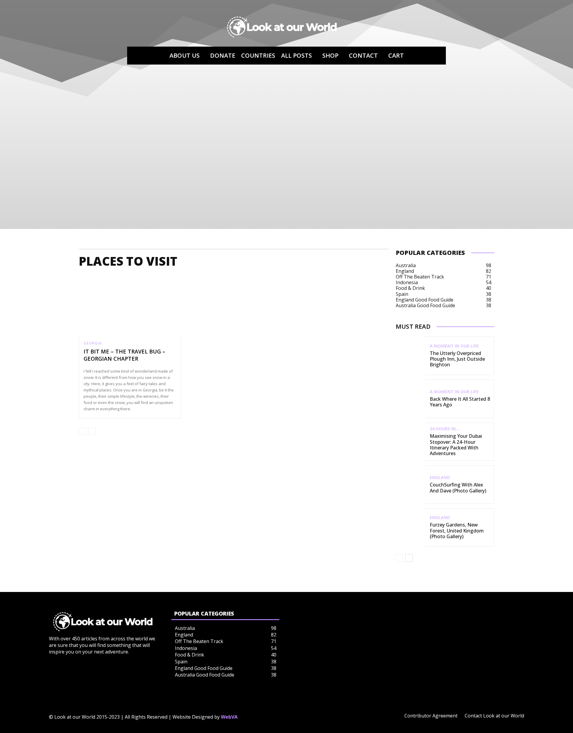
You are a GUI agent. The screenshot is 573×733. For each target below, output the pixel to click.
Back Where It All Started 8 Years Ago (460, 402)
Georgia (93, 343)
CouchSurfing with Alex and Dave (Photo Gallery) (458, 487)
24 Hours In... (444, 429)
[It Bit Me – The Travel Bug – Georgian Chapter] (130, 305)
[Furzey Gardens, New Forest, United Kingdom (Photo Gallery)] (410, 527)
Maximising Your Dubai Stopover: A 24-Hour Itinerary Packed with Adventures (456, 445)
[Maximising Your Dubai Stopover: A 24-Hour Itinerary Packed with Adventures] (410, 442)
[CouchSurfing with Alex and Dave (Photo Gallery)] (410, 484)
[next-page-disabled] (92, 431)
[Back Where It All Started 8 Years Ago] (410, 398)
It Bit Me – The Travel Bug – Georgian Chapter (124, 355)
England (440, 477)
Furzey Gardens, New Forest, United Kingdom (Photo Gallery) (457, 530)
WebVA (229, 717)
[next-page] (409, 558)
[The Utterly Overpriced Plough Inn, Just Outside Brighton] (410, 355)
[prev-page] (82, 431)
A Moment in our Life (454, 346)
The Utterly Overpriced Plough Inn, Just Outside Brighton (457, 359)
